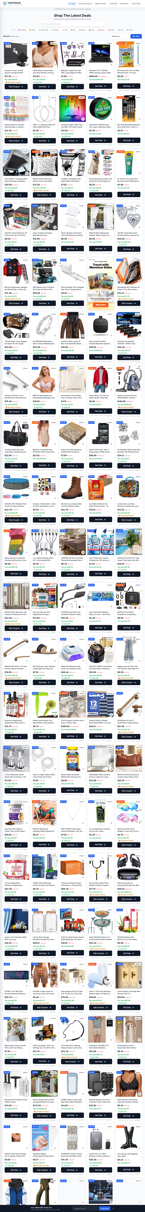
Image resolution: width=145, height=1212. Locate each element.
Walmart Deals (100, 4)
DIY (74, 30)
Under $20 (113, 4)
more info (88, 9)
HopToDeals (14, 2)
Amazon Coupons (85, 4)
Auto (121, 30)
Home (33, 30)
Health (112, 30)
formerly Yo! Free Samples (14, 5)
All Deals (72, 4)
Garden (56, 30)
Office (131, 30)
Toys (92, 30)
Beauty (102, 30)
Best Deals (125, 4)
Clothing (23, 30)
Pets (65, 30)
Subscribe (105, 1208)
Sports (83, 30)
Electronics (44, 30)
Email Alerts (136, 4)
